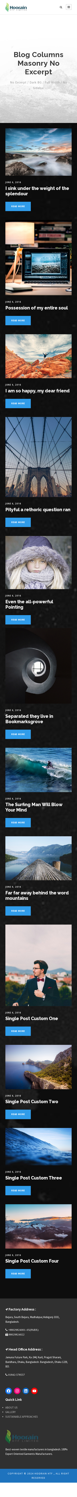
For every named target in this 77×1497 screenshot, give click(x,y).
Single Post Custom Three (33, 1178)
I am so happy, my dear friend (37, 390)
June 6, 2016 (13, 182)
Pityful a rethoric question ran (37, 509)
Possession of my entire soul (36, 308)
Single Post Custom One (31, 1018)
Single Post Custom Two (31, 1101)
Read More (18, 206)
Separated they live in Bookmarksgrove (29, 718)
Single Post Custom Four (32, 1261)
